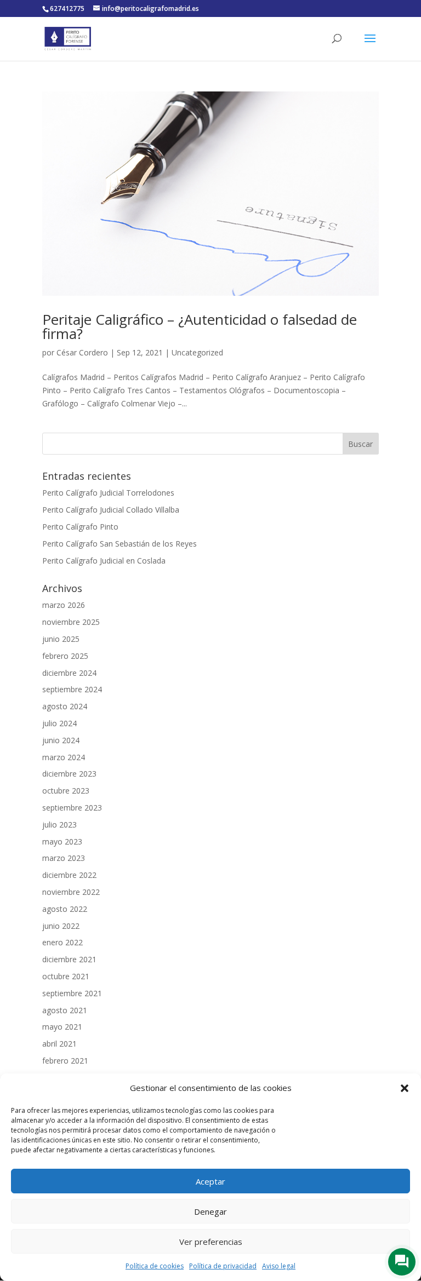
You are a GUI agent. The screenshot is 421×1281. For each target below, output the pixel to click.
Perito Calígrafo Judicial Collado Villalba (110, 509)
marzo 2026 (63, 605)
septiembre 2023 (72, 807)
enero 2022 (62, 942)
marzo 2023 (63, 858)
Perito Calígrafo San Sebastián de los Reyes (119, 543)
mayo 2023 (62, 841)
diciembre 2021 (69, 959)
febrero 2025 (65, 656)
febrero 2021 (65, 1060)
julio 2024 (59, 723)
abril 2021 (59, 1043)
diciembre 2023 (69, 773)
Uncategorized (197, 352)
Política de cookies (155, 1266)
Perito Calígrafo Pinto (80, 526)
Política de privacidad (223, 1266)
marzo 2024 (63, 757)
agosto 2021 (64, 1010)
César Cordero (82, 352)
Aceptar (210, 1181)
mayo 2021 (62, 1026)
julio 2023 (59, 824)
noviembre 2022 (71, 892)
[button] (404, 1088)
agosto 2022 (64, 909)
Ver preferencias (210, 1241)
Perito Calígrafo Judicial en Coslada (104, 560)
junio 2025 (60, 639)
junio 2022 (60, 926)
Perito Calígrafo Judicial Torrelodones (108, 492)
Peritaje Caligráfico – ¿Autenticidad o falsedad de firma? (199, 326)
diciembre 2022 (69, 875)
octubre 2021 (65, 976)
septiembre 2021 (72, 993)
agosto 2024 (64, 706)
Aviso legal (278, 1266)
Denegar (210, 1211)
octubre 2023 (65, 790)
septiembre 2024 (72, 689)
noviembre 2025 (71, 622)
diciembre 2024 (69, 673)
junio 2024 (60, 740)
